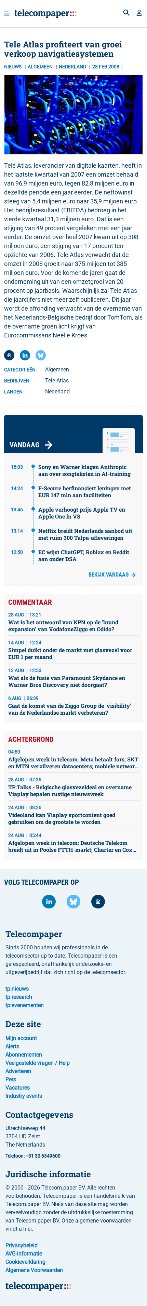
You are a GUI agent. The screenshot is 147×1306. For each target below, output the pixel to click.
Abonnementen (23, 1054)
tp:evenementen (24, 1005)
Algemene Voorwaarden (34, 1270)
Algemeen (41, 66)
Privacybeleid (21, 1245)
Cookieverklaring (25, 1262)
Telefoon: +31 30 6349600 (33, 1156)
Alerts (12, 1046)
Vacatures (17, 1087)
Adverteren (18, 1071)
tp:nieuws (17, 988)
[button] (139, 13)
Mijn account (21, 1038)
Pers (10, 1079)
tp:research (18, 997)
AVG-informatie (23, 1253)
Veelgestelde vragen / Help (37, 1063)
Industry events (23, 1096)
